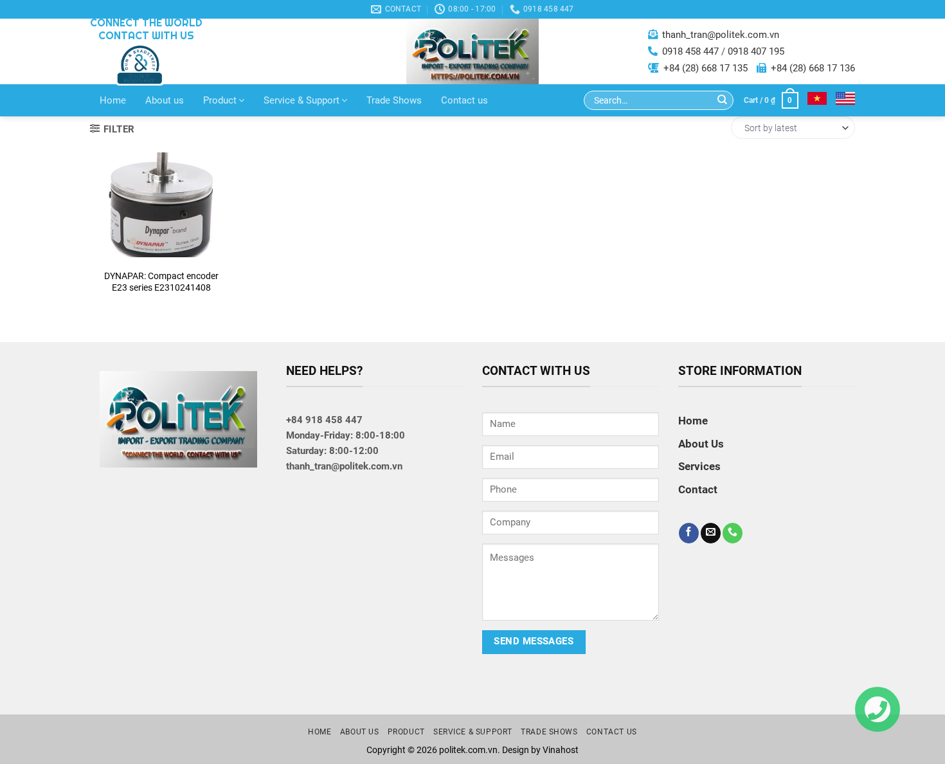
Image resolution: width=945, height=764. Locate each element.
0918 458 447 (690, 51)
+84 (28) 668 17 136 (813, 68)
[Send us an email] (711, 533)
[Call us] (732, 533)
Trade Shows (394, 100)
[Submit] (722, 101)
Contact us (464, 100)
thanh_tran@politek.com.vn (720, 35)
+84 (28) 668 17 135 (705, 68)
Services (699, 466)
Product (220, 100)
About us (164, 100)
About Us (701, 443)
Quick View (161, 208)
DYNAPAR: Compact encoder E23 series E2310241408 (161, 282)
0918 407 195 (756, 51)
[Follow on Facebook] (689, 533)
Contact (161, 240)
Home (113, 100)
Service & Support (301, 100)
